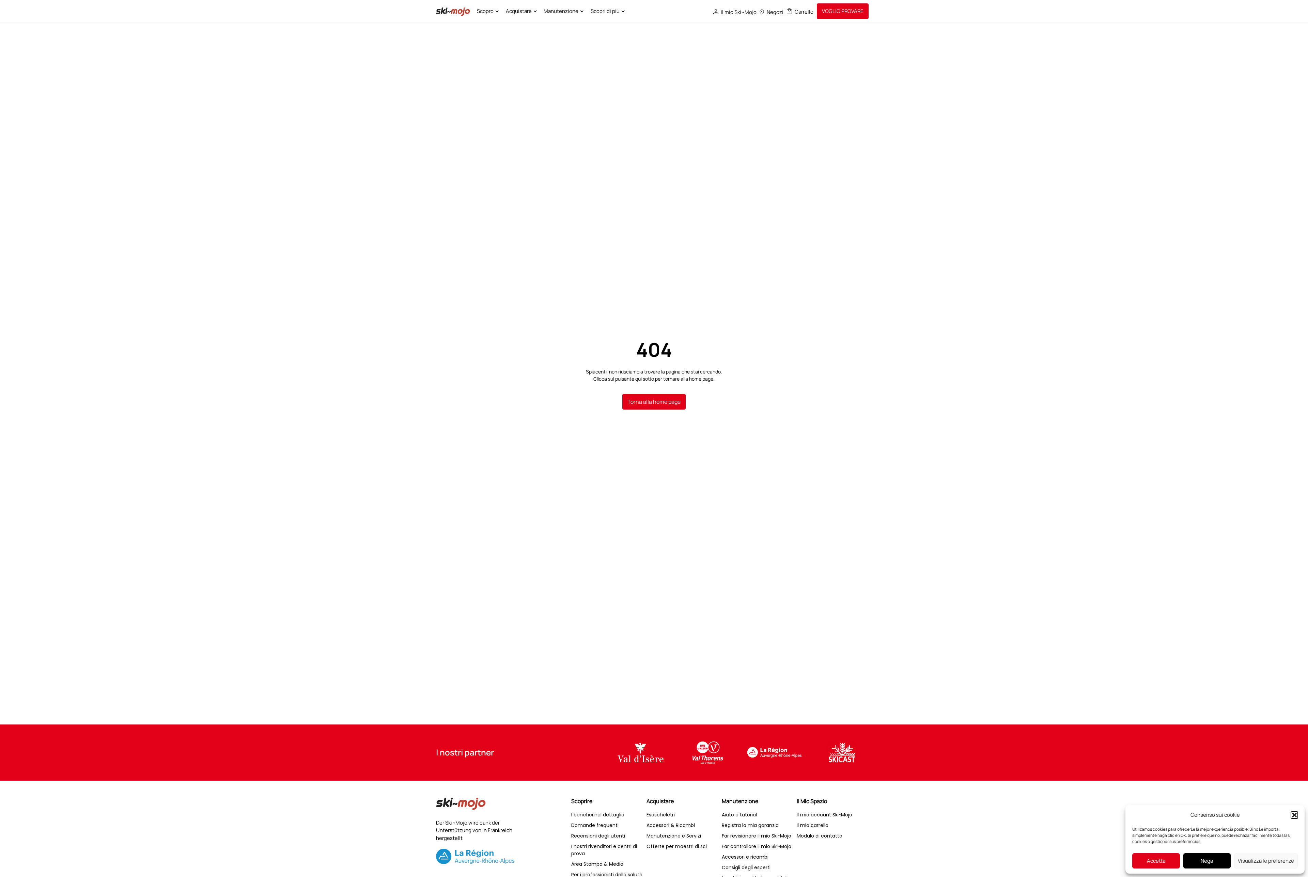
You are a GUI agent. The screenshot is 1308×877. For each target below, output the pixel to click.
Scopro (485, 11)
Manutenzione (561, 11)
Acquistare (519, 11)
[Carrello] (789, 11)
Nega (1207, 860)
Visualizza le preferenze (1266, 860)
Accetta (1156, 860)
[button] (1294, 815)
